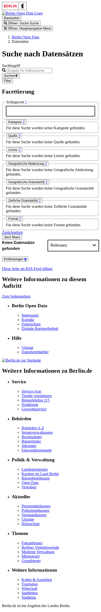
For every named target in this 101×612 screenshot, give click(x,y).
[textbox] (50, 111)
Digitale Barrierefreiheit (40, 328)
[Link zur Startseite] (22, 13)
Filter (7, 81)
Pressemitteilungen (36, 506)
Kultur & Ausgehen (37, 580)
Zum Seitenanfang (16, 296)
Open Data (30, 483)
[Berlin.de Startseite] (21, 360)
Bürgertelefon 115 (36, 400)
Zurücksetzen (12, 232)
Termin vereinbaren (37, 396)
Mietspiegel (30, 556)
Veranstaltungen (34, 515)
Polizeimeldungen (35, 510)
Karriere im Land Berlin (40, 474)
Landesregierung (35, 469)
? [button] (26, 102)
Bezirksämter (32, 437)
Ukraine (28, 519)
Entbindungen (14, 259)
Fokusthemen (32, 543)
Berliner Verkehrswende (40, 547)
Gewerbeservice (34, 409)
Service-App (31, 391)
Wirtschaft (29, 588)
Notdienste (30, 405)
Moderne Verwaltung (38, 552)
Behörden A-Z (33, 428)
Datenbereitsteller (35, 352)
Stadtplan (29, 597)
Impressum (30, 315)
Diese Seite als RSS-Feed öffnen (27, 269)
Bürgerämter (31, 441)
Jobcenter (29, 446)
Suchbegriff (11, 66)
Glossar (27, 347)
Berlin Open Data (25, 37)
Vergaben (29, 487)
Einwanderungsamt (36, 450)
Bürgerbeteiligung (36, 478)
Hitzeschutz (31, 524)
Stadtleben (30, 593)
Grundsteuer (31, 561)
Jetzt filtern (12, 237)
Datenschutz (31, 324)
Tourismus (30, 584)
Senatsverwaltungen (37, 432)
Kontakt (28, 320)
